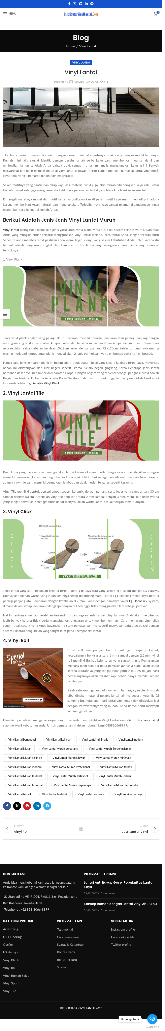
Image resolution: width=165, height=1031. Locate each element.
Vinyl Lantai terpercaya (128, 794)
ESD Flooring (12, 937)
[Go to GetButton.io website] (152, 1027)
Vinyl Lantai (87, 46)
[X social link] (75, 4)
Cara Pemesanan (68, 937)
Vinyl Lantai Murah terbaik (116, 767)
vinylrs (79, 81)
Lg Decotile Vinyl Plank (43, 383)
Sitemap (62, 967)
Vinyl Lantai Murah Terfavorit (70, 776)
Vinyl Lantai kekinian (58, 739)
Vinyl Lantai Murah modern (25, 767)
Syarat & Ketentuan (71, 944)
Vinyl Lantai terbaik (20, 794)
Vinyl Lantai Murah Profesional (71, 767)
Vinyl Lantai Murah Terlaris (115, 776)
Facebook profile (122, 937)
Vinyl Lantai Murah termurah (25, 785)
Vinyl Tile (9, 991)
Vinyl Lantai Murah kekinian (25, 757)
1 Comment (108, 893)
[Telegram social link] (92, 4)
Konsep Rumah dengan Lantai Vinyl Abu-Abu (120, 904)
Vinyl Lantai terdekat (54, 794)
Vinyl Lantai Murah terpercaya (72, 785)
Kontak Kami (66, 952)
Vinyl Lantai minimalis (95, 739)
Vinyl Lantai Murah (19, 748)
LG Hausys (10, 952)
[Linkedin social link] (86, 4)
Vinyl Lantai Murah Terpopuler (119, 785)
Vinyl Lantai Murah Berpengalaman (110, 748)
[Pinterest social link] (81, 4)
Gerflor (8, 944)
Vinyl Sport (11, 983)
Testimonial (65, 929)
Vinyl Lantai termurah (91, 794)
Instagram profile (123, 929)
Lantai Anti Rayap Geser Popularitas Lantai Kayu (118, 884)
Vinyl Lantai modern (131, 739)
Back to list (81, 829)
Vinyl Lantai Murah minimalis (113, 757)
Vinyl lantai (11, 229)
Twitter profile (121, 944)
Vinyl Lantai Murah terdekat (25, 776)
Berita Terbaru (67, 959)
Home (70, 46)
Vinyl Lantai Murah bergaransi (60, 748)
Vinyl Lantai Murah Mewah (69, 757)
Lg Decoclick (138, 601)
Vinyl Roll (9, 967)
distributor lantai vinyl (143, 720)
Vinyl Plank (11, 960)
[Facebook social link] (69, 4)
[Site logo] (81, 13)
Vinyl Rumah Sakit (16, 975)
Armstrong (10, 929)
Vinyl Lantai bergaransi (22, 739)
